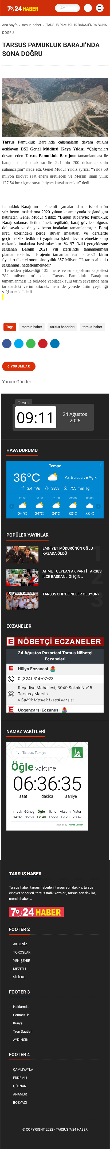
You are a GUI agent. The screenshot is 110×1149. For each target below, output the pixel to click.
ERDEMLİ (20, 1078)
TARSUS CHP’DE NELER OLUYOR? (70, 594)
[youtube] (71, 1139)
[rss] (79, 1139)
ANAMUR (20, 1094)
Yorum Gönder (16, 381)
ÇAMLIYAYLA (23, 1070)
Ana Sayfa (10, 25)
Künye (17, 1023)
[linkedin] (55, 343)
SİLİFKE (19, 977)
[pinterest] (43, 343)
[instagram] (63, 1139)
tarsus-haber (31, 25)
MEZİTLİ (19, 969)
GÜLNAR (19, 1086)
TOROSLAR (21, 952)
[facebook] (6, 343)
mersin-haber (32, 327)
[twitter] (18, 343)
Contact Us (21, 1015)
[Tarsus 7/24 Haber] (23, 11)
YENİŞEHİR (21, 961)
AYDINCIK (20, 1040)
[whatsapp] (31, 343)
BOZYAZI (20, 1103)
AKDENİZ (20, 944)
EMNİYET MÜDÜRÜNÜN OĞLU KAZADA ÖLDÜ (67, 551)
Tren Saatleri (22, 1031)
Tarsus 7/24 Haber (72, 1129)
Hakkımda (21, 1007)
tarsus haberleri (62, 327)
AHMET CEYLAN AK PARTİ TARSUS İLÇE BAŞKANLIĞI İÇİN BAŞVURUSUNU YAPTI (71, 574)
